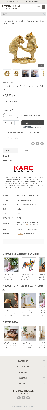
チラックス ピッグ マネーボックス (10, 276)
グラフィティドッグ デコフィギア (28, 276)
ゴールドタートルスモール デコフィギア (10, 312)
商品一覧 (10, 21)
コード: (5, 101)
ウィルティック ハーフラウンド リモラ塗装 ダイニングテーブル (27, 344)
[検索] (44, 13)
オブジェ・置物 (30, 21)
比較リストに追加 (33, 132)
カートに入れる (34, 122)
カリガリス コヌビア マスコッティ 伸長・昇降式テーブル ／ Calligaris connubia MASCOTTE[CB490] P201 (10, 344)
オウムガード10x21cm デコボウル (27, 312)
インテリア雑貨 (19, 21)
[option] (23, 47)
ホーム (4, 21)
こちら (26, 224)
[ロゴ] (11, 7)
